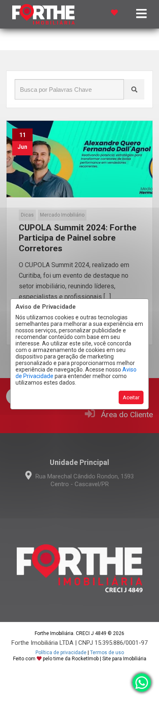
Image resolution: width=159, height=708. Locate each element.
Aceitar (131, 397)
